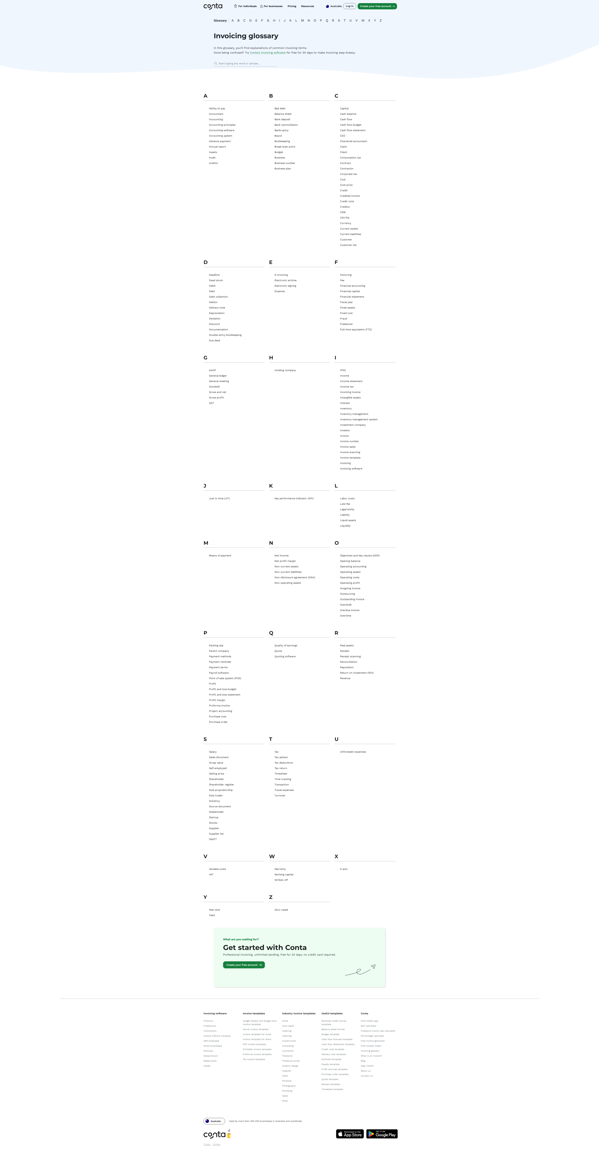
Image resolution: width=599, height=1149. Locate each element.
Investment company (353, 424)
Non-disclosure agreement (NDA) (295, 577)
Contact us (367, 1076)
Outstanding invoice (352, 599)
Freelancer (346, 324)
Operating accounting (353, 566)
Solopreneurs (211, 1056)
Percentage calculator (372, 1036)
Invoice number (349, 441)
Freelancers (210, 1026)
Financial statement (352, 296)
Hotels (207, 1066)
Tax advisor (281, 757)
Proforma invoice (219, 705)
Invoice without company (217, 1036)
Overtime (345, 615)
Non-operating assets (288, 582)
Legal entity (347, 509)
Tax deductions (284, 762)
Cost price (346, 184)
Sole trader (216, 795)
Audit (212, 157)
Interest (345, 403)
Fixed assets (347, 307)
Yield (212, 915)
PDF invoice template (254, 1044)
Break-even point (285, 146)
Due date (214, 340)
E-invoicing (281, 274)
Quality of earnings (286, 645)
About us (365, 1071)
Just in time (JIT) (219, 498)
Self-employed (218, 768)
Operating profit (350, 582)
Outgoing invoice (350, 588)
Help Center (367, 1066)
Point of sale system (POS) (225, 678)
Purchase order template (334, 1074)
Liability (345, 514)
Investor (345, 430)
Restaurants (210, 1061)
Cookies (216, 1144)
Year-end (214, 909)
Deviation (214, 318)
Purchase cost (217, 716)
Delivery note (217, 307)
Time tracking (283, 779)
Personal (286, 1081)
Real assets (347, 645)
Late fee (345, 503)
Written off (281, 879)
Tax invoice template (254, 1059)
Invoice (344, 435)
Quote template (329, 1079)
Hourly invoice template (255, 1029)
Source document (220, 806)
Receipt (344, 650)
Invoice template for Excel (257, 1034)
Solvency (214, 800)
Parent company (219, 650)
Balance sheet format (333, 1029)
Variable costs (217, 869)
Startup (213, 817)
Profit (212, 683)
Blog (363, 1061)
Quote (278, 650)
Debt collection (218, 296)
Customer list (348, 245)
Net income (282, 555)
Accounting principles (222, 124)
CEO (342, 135)
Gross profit (216, 397)
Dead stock (216, 280)
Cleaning (286, 1036)
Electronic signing (285, 285)
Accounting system (220, 135)
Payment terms (218, 667)
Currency (345, 223)
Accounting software (221, 130)
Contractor (347, 168)
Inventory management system (359, 419)
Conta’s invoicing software (268, 52)
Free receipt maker (371, 1046)
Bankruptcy (281, 130)
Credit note (347, 201)
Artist (285, 1021)
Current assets (349, 228)
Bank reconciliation (286, 124)
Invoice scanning (350, 452)
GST (211, 403)
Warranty (280, 869)
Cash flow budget (350, 124)
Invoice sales (348, 446)
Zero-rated (281, 909)
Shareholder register (221, 784)
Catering (286, 1031)
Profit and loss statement (224, 694)
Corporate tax (348, 174)
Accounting (216, 119)
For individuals (247, 6)
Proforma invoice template (257, 1054)
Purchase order (218, 721)
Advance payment (220, 141)
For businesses (273, 6)
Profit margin (217, 700)
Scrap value (216, 762)
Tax (277, 751)
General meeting (219, 381)
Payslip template (330, 1064)
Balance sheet (283, 113)
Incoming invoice (350, 392)
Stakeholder (216, 811)
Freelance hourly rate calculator (378, 1031)
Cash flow (346, 119)
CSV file (344, 217)
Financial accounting (352, 285)
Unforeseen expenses (353, 751)
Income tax (347, 386)
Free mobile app (369, 1021)
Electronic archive (286, 280)
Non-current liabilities (288, 571)
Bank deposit (282, 119)
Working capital (284, 874)
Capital (344, 108)
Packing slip (216, 645)
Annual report (217, 146)
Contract (345, 163)
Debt (212, 291)
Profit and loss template (334, 1069)
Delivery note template (333, 1054)
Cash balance (348, 113)
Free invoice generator (373, 1041)
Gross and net (217, 392)
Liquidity (345, 525)
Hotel (285, 1076)
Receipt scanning (350, 656)
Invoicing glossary (370, 1051)
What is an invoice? (371, 1056)
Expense (280, 291)
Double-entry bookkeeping (225, 334)
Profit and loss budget (222, 689)
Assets (213, 152)
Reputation (347, 667)
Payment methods (220, 656)
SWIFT (213, 839)
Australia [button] (336, 6)
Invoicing (345, 463)
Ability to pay (217, 108)
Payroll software (219, 672)
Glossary (220, 20)
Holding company (285, 370)
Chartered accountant (353, 141)
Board (278, 135)
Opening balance (350, 561)
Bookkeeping (282, 141)
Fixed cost (346, 313)
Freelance (287, 1056)
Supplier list (216, 833)
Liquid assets (348, 520)
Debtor (213, 302)
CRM (343, 212)
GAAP (212, 370)
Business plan (283, 168)
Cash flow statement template (338, 1044)
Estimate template (331, 1059)
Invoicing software (351, 468)
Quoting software (285, 656)
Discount (214, 324)
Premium (208, 1021)
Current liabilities (350, 234)
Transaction (282, 784)
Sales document (219, 757)
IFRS (343, 370)
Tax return (281, 768)
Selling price (216, 773)
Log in (349, 6)
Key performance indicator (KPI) (294, 498)
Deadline (214, 274)
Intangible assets (350, 397)
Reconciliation (348, 661)
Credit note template (332, 1049)
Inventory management (354, 413)
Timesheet (281, 773)
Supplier (214, 828)
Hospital (286, 1071)
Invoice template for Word (257, 1039)
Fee (342, 280)
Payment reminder (220, 661)
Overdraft (346, 604)
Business (280, 157)
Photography (289, 1086)
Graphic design (290, 1066)
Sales (285, 1096)
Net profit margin (285, 561)
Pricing (292, 6)
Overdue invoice (349, 610)
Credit (344, 190)
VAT (211, 874)
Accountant (216, 113)
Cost (343, 179)
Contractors (210, 1031)
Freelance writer (291, 1061)
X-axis (343, 869)
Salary (213, 751)
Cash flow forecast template (336, 1039)
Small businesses (213, 1046)
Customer (346, 239)
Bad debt (280, 108)
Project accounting (220, 711)
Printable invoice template (257, 1049)
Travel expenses (284, 790)
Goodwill (214, 386)
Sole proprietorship (221, 790)
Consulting (288, 1046)
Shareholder (216, 779)
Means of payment (220, 555)
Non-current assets (286, 566)
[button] (214, 1121)
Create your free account (375, 6)
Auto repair (288, 1026)
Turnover (280, 795)
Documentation (218, 329)
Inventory (346, 408)
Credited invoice (350, 195)
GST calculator (369, 1026)
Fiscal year (346, 302)
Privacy (207, 1144)
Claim (343, 146)
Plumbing (287, 1091)
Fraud (343, 318)
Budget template (330, 1034)
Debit (212, 285)
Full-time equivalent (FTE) (356, 329)
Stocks (213, 822)
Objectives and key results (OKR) (360, 555)
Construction (289, 1041)
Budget (279, 152)
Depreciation (217, 313)
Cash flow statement (352, 130)
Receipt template (330, 1084)
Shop (285, 1101)
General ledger (218, 375)
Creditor (345, 206)
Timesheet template (332, 1089)
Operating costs (349, 577)
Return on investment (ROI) (357, 672)
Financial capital (350, 291)
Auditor (213, 163)
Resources (307, 6)
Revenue (345, 678)
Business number (285, 163)
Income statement (351, 381)
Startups (208, 1051)
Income (344, 375)
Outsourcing (347, 593)
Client (343, 152)
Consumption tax (350, 157)
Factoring (346, 274)
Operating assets (350, 571)
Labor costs (347, 498)
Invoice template (350, 457)
